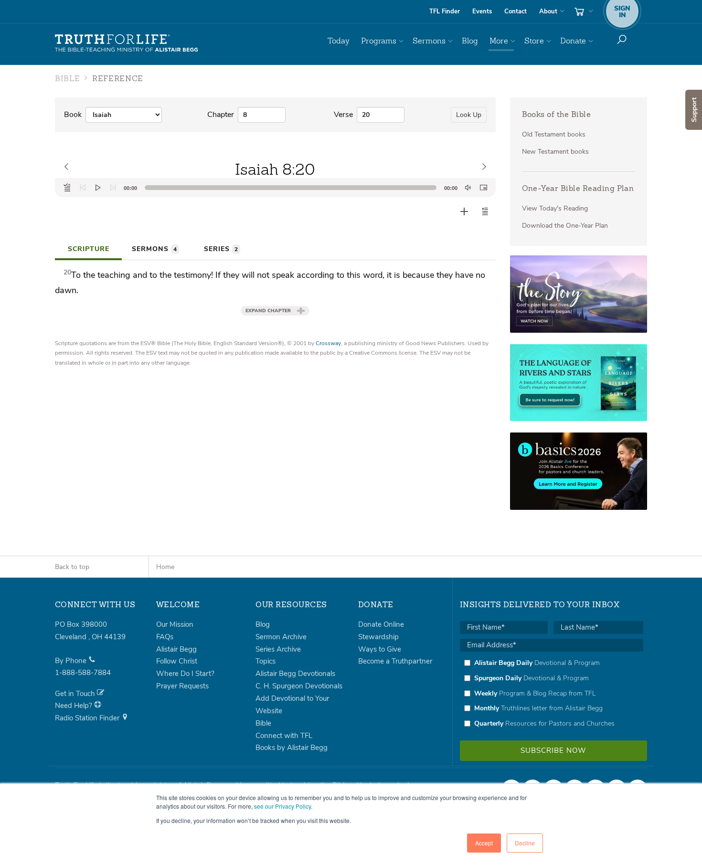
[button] (485, 211)
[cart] (582, 11)
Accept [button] (484, 843)
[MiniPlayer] (483, 187)
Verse (343, 114)
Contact (515, 11)
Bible (263, 723)
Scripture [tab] (88, 248)
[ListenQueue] (67, 187)
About (548, 11)
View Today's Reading (555, 208)
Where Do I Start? (185, 673)
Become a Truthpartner (395, 661)
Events (482, 11)
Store (534, 41)
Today (339, 41)
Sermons (429, 41)
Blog (470, 41)
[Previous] (82, 187)
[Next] (113, 187)
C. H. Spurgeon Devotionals (298, 686)
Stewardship (378, 637)
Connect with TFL (283, 735)
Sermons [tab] (154, 248)
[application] (275, 187)
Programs (378, 41)
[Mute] (468, 187)
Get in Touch (76, 693)
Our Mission (174, 624)
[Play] (98, 187)
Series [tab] (221, 248)
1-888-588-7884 (83, 672)
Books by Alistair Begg (291, 747)
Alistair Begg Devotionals (295, 673)
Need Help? (74, 705)
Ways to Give (379, 649)
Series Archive (278, 649)
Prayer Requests (182, 686)
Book (73, 114)
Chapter (220, 114)
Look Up (468, 114)
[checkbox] (551, 693)
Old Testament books (553, 134)
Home (165, 566)
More (498, 41)
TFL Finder (444, 11)
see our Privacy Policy (282, 806)
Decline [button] (525, 843)
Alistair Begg (176, 649)
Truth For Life (126, 43)
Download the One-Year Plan (565, 225)
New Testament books (555, 151)
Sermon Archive (281, 637)
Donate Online (381, 624)
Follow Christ (176, 661)
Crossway (328, 343)
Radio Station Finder (88, 718)
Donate (573, 41)
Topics (265, 661)
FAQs (164, 637)
